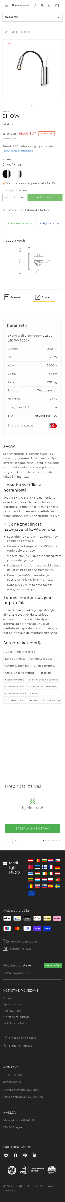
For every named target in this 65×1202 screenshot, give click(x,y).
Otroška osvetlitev (44, 665)
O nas (7, 998)
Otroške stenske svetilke (19, 672)
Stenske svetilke (15, 686)
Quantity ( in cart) (14, 190)
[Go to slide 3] (48, 840)
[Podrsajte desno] (40, 105)
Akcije (8, 651)
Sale (14, 31)
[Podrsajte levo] (25, 105)
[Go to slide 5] (54, 840)
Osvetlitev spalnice (41, 658)
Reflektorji (45, 672)
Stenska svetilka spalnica (43, 679)
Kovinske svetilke (15, 658)
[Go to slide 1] (43, 840)
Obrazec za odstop (16, 1016)
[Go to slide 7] (59, 840)
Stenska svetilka (14, 679)
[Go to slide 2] (46, 840)
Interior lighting (26, 651)
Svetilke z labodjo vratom (45, 700)
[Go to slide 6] (56, 840)
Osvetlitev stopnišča (17, 665)
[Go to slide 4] (51, 840)
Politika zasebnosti (15, 1023)
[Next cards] (15, 841)
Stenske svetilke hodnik (43, 686)
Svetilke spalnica (15, 700)
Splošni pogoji (12, 1004)
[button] (6, 5)
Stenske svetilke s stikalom (21, 693)
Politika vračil (12, 1010)
